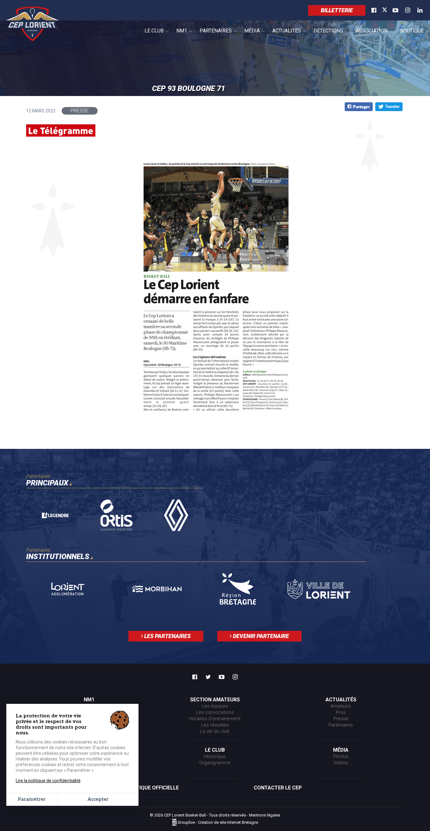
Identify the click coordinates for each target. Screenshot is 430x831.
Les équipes (215, 706)
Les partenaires (167, 636)
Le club (151, 34)
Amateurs (341, 706)
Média (249, 34)
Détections (328, 31)
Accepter (98, 799)
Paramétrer (32, 799)
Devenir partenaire (260, 636)
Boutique (409, 34)
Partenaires (212, 34)
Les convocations (215, 712)
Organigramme (215, 763)
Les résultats (215, 725)
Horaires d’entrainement (214, 718)
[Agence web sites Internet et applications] (174, 822)
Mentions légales (264, 815)
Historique (215, 756)
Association (372, 31)
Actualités (283, 34)
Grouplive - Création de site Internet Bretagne (218, 822)
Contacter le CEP (278, 788)
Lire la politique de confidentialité (48, 780)
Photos (340, 756)
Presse (340, 718)
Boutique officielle (152, 788)
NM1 (178, 34)
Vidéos (340, 763)
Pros (341, 712)
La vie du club (214, 731)
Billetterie (337, 10)
